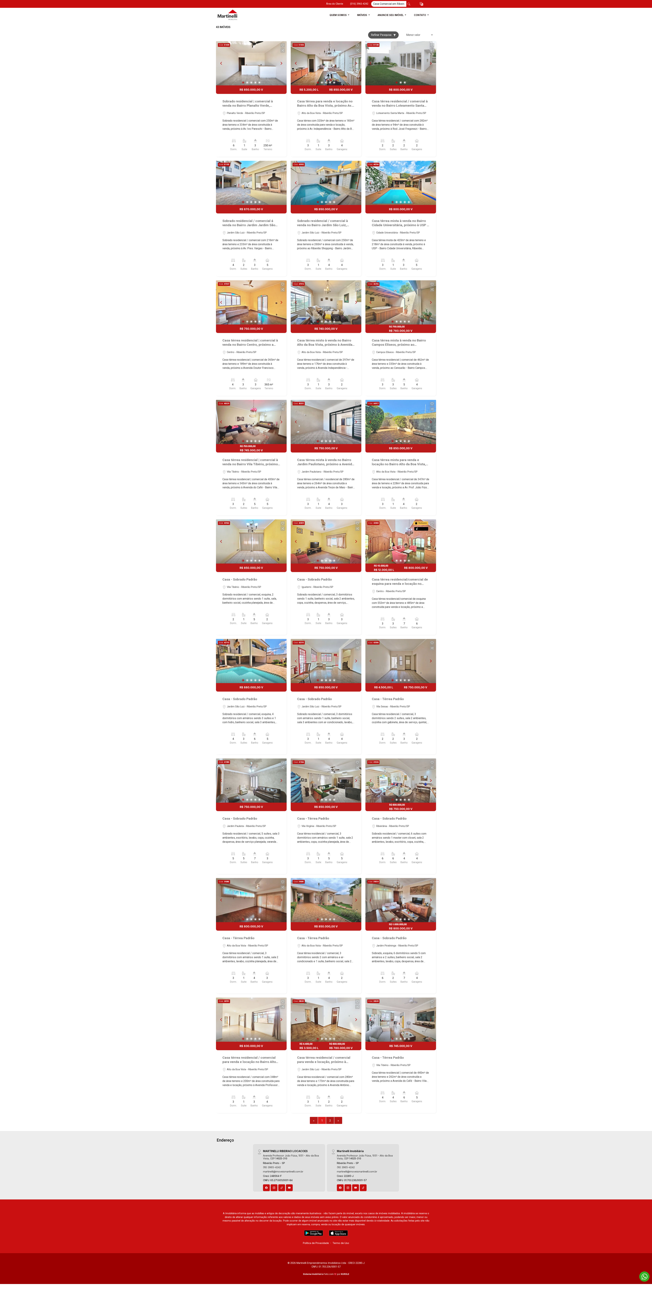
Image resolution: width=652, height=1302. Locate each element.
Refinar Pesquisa (381, 35)
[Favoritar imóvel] (282, 45)
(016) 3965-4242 (359, 3)
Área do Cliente (334, 3)
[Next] (281, 63)
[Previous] (221, 63)
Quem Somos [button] (338, 15)
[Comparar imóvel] (282, 50)
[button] (421, 4)
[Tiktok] (281, 1187)
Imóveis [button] (362, 15)
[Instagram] (274, 1187)
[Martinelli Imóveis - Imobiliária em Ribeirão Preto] (233, 15)
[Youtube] (289, 1187)
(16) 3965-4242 (272, 1167)
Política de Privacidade (316, 1243)
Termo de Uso (340, 1243)
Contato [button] (420, 15)
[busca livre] (409, 4)
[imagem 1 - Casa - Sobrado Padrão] (251, 541)
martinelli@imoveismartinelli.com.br (283, 1171)
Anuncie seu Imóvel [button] (391, 15)
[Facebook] (266, 1187)
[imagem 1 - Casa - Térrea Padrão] (400, 661)
